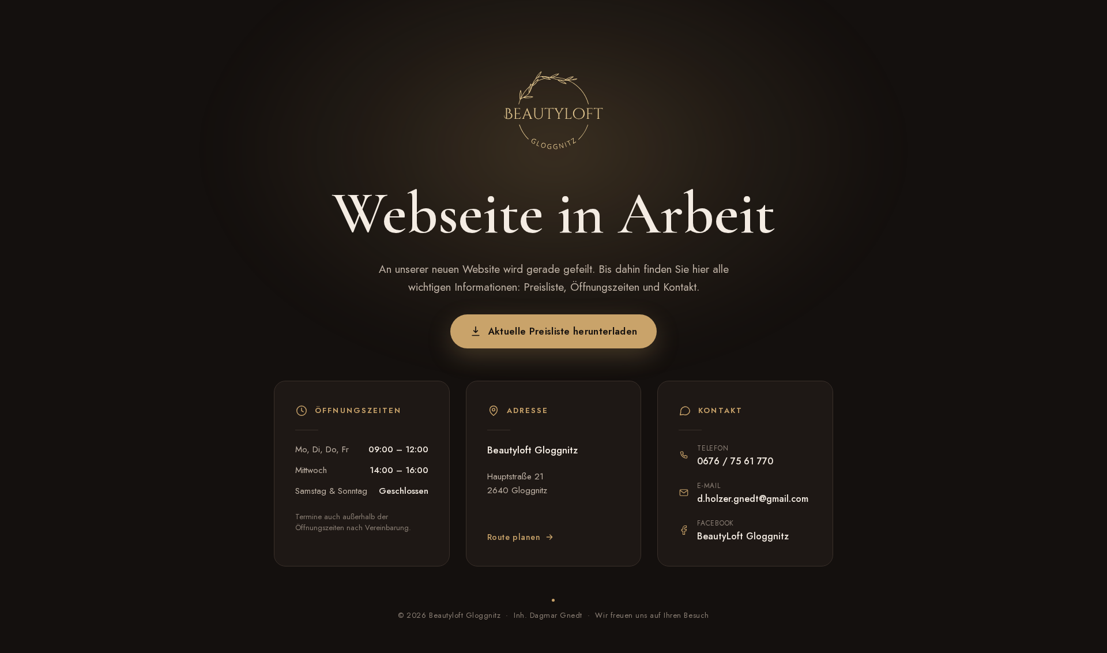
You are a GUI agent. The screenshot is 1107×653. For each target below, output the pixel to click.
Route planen (514, 537)
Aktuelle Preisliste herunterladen (563, 331)
